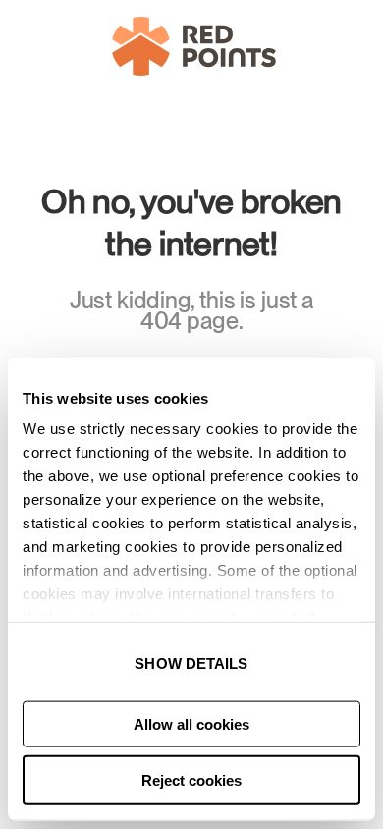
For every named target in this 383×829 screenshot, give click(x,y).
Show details (191, 663)
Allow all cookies (191, 724)
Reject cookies (191, 780)
